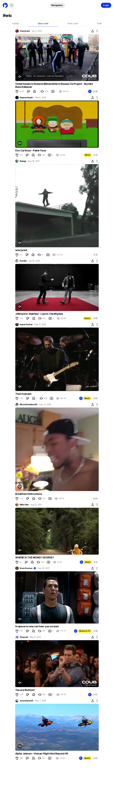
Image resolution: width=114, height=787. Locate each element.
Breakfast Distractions (28, 493)
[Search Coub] (11, 5)
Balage (23, 161)
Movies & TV (84, 631)
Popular (15, 23)
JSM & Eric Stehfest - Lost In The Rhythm (39, 313)
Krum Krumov (26, 568)
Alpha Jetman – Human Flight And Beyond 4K (41, 753)
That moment (23, 393)
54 (95, 318)
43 (95, 631)
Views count (72, 23)
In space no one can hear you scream (37, 626)
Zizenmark (25, 31)
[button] (17, 91)
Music (87, 155)
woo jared (21, 250)
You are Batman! (25, 689)
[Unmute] (20, 76)
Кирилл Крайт (26, 98)
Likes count (43, 23)
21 (95, 155)
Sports (87, 758)
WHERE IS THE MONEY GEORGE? (34, 557)
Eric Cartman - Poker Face (30, 150)
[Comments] (34, 91)
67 (95, 758)
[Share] (92, 31)
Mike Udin (24, 505)
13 (95, 255)
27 (95, 694)
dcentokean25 (26, 701)
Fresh (99, 23)
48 (95, 91)
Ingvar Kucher (26, 324)
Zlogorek (24, 637)
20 (95, 398)
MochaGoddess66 (28, 404)
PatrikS (23, 261)
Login (106, 5)
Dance (87, 318)
